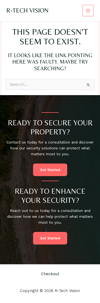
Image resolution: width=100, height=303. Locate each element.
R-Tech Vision (27, 10)
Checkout (50, 273)
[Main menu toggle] (88, 10)
